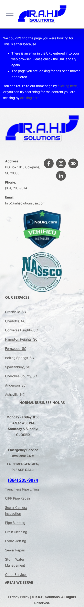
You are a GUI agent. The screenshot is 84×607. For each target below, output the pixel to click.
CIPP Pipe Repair (17, 498)
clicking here (67, 86)
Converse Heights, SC (21, 330)
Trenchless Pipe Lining (22, 489)
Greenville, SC (15, 312)
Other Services (16, 575)
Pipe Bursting (15, 523)
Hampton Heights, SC (21, 339)
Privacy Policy (18, 597)
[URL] (73, 163)
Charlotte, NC (15, 321)
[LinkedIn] (61, 176)
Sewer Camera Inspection (16, 510)
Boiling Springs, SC (19, 358)
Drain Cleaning (16, 532)
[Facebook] (49, 163)
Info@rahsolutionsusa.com (25, 203)
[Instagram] (61, 163)
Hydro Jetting (15, 541)
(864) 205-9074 (16, 188)
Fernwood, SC (15, 349)
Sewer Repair (15, 550)
